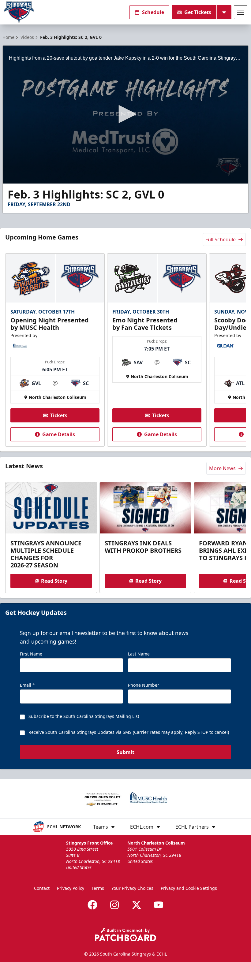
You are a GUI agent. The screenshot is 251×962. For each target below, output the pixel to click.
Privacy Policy (70, 888)
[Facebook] (92, 904)
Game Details (58, 434)
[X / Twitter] (136, 904)
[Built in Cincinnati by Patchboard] (125, 934)
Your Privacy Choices (132, 888)
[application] (125, 115)
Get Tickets (197, 12)
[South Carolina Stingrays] (19, 12)
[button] (125, 114)
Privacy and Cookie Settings (189, 888)
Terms (98, 888)
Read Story (54, 581)
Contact (42, 888)
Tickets (58, 415)
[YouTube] (158, 904)
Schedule (153, 12)
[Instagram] (114, 904)
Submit (125, 752)
